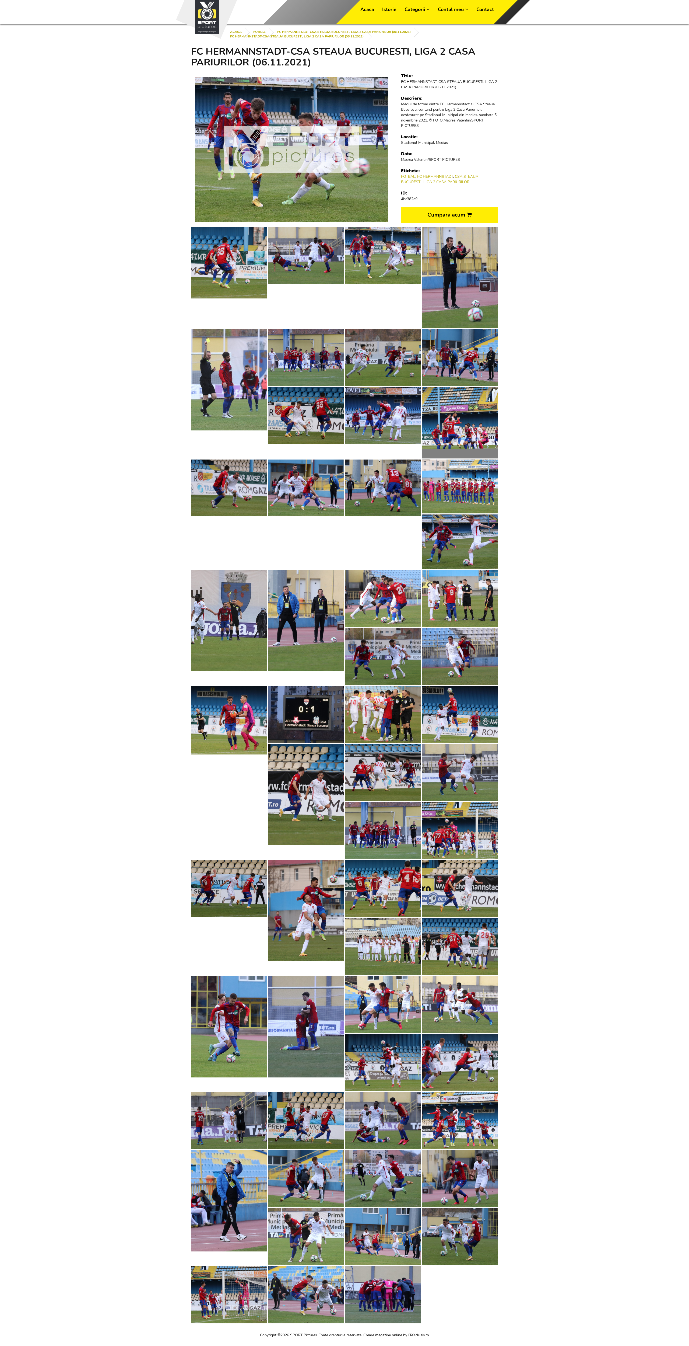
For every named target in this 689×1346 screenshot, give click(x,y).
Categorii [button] (416, 9)
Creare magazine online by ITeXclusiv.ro (396, 1335)
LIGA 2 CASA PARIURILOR (446, 182)
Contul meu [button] (451, 9)
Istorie (389, 9)
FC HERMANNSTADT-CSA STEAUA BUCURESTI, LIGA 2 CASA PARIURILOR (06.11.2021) (344, 32)
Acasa (367, 9)
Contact (485, 9)
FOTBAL (259, 32)
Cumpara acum (447, 214)
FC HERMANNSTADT (435, 176)
